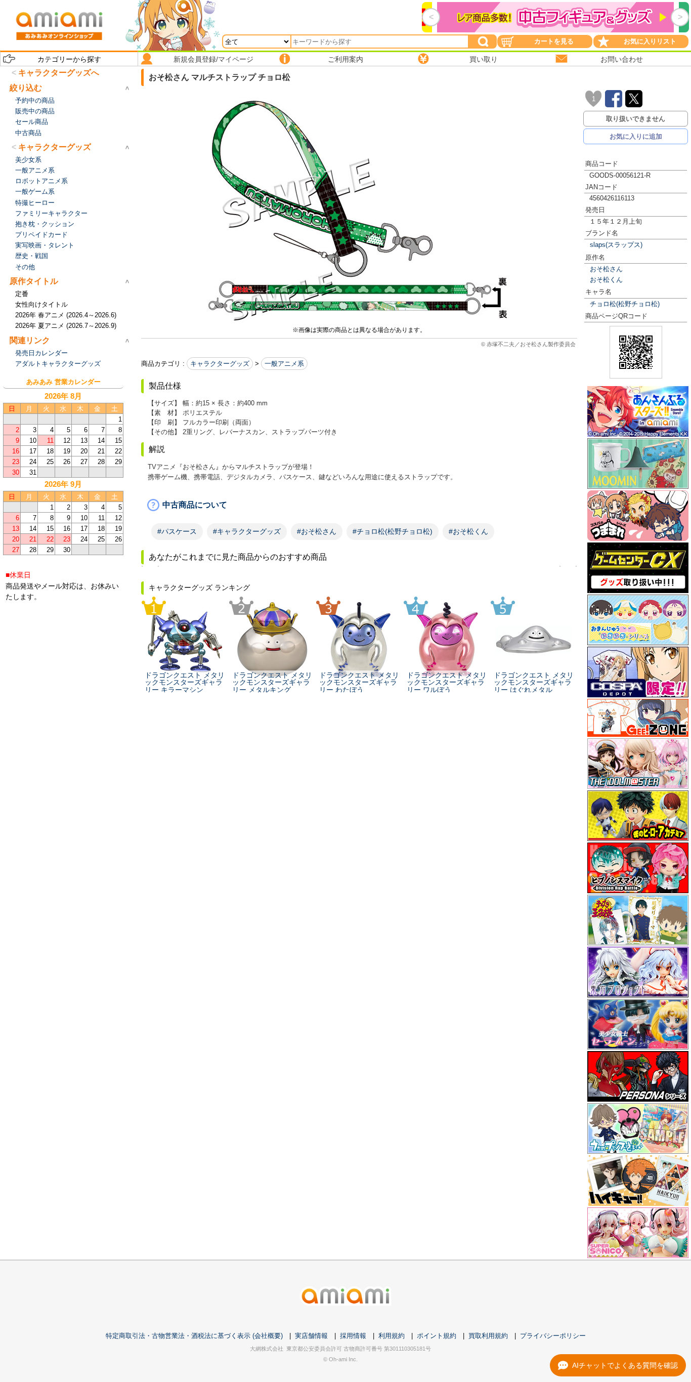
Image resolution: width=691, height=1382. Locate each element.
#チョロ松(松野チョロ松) (393, 531)
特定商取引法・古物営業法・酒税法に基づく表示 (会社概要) (194, 1335)
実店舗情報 (311, 1335)
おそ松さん (606, 269)
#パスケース (177, 531)
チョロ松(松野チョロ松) (625, 304)
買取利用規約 (488, 1335)
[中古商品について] (359, 505)
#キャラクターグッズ (247, 531)
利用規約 (391, 1335)
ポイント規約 (436, 1335)
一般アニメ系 (284, 363)
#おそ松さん (316, 531)
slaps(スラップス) (616, 244)
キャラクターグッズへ (58, 72)
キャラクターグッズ (219, 363)
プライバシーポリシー (553, 1335)
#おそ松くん (468, 531)
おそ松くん (606, 279)
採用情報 (353, 1335)
